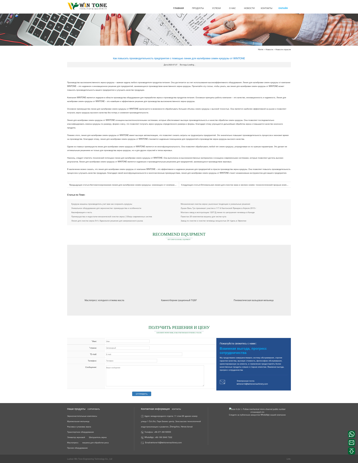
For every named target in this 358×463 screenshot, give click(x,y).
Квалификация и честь (81, 212)
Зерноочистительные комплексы (82, 416)
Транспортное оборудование (80, 432)
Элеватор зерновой (76, 437)
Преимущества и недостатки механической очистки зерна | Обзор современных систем (111, 216)
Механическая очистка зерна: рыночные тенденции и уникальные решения (215, 203)
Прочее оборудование (77, 448)
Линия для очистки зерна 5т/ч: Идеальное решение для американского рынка (107, 220)
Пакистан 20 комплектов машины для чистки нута (203, 216)
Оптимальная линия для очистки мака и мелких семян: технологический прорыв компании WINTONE (251, 184)
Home (260, 49)
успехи (216, 8)
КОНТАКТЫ (266, 8)
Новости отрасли (283, 49)
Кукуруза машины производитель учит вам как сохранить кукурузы (101, 203)
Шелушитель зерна (98, 437)
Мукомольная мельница (78, 421)
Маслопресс (72, 442)
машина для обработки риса (95, 442)
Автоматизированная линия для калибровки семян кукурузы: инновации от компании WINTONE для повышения (146, 184)
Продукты (198, 8)
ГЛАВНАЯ (178, 8)
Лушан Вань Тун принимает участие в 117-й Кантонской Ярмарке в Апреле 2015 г (218, 208)
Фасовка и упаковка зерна (79, 426)
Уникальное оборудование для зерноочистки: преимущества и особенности (106, 208)
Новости (249, 8)
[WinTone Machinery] (87, 5)
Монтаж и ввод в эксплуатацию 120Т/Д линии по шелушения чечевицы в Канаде (218, 212)
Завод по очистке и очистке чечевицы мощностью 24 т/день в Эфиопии (213, 220)
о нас (232, 8)
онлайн (283, 8)
